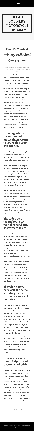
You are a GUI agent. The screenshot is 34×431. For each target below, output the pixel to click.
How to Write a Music (17, 410)
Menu (18, 3)
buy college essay (17, 103)
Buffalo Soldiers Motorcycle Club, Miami (17, 23)
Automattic (17, 427)
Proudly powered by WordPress (12, 425)
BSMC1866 (26, 67)
